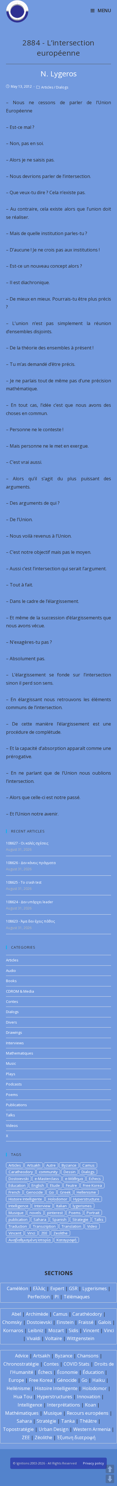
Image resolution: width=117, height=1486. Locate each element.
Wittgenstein (80, 1338)
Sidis (73, 1330)
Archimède (37, 1314)
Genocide (34, 1192)
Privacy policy (93, 1463)
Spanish (59, 1219)
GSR (73, 1288)
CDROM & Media (20, 991)
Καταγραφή (66, 1239)
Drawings (14, 1032)
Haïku (98, 1380)
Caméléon (17, 1288)
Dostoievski (19, 1178)
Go (51, 1192)
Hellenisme (86, 1192)
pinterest (55, 1212)
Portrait (93, 1212)
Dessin (70, 1171)
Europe (16, 1380)
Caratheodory (21, 1171)
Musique (16, 1212)
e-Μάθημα (74, 1178)
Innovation (88, 1396)
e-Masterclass (47, 1178)
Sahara (40, 1219)
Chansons (88, 1356)
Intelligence (18, 1205)
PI (57, 1297)
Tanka (68, 1421)
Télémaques (77, 1297)
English (38, 1185)
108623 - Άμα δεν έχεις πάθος (30, 921)
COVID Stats (76, 1364)
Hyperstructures (54, 1396)
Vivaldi (33, 1338)
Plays (10, 1073)
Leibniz (35, 1330)
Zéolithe (43, 1437)
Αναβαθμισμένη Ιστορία (30, 1239)
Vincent (15, 1233)
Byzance (69, 1165)
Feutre (71, 1185)
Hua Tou (22, 1396)
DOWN (110, 1479)
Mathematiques (19, 1053)
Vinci (31, 1233)
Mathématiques (22, 1413)
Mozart (56, 1330)
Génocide (67, 1380)
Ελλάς (39, 1288)
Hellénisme (18, 1388)
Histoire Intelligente (25, 1199)
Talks (10, 1115)
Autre (51, 1165)
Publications (16, 1104)
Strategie (80, 1219)
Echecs (95, 1178)
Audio (11, 970)
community (48, 1171)
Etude (55, 1185)
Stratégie (46, 1421)
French (14, 1192)
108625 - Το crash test (23, 882)
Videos (12, 1125)
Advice (21, 1356)
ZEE (44, 1233)
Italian (61, 1205)
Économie (67, 1372)
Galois (104, 1322)
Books (11, 980)
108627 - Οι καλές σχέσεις (27, 843)
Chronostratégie (21, 1364)
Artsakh (33, 1165)
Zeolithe (60, 1233)
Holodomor (57, 1199)
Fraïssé (85, 1322)
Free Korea (92, 1185)
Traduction (18, 1226)
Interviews (15, 1042)
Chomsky (12, 1322)
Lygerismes (94, 1288)
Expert (57, 1288)
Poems (12, 1094)
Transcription (44, 1226)
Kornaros (13, 1330)
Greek (65, 1192)
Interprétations (63, 1405)
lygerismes (82, 1205)
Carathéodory (87, 1314)
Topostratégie (18, 1429)
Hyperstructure (86, 1199)
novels (35, 1212)
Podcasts (14, 1084)
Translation (71, 1226)
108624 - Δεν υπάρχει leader (29, 902)
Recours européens (87, 1413)
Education (17, 1185)
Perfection (39, 1297)
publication (18, 1219)
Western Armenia (91, 1429)
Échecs (45, 1372)
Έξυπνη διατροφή (76, 1437)
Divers (11, 1022)
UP (110, 1469)
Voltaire (53, 1338)
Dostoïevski (39, 1322)
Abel (16, 1314)
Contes (12, 1001)
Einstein (65, 1322)
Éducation (93, 1372)
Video (92, 1226)
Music (11, 1063)
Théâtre (88, 1421)
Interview (42, 1205)
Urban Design (53, 1429)
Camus (88, 1165)
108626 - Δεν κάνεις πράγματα (31, 862)
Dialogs (62, 87)
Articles (47, 87)
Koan (90, 1405)
